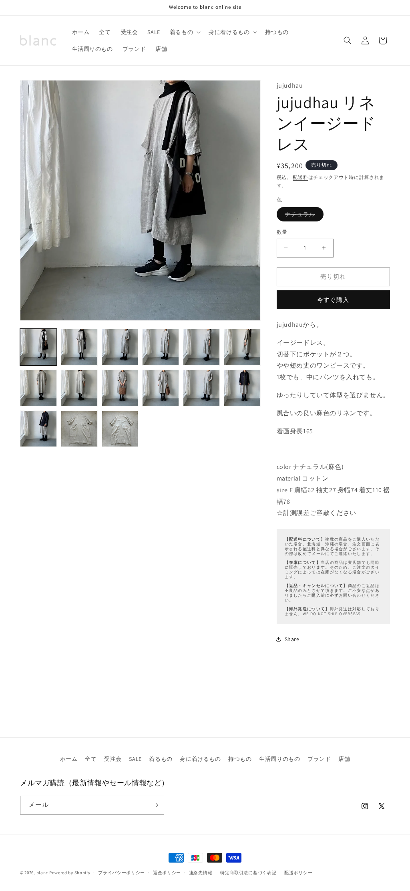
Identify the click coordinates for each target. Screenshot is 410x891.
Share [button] (292, 639)
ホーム (69, 758)
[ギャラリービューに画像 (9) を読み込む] (120, 388)
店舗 (344, 758)
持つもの (239, 758)
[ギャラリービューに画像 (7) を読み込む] (38, 388)
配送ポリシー (298, 872)
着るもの (160, 758)
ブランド (319, 758)
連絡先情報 (201, 872)
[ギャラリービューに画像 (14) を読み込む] (79, 428)
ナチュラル (303, 215)
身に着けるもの (200, 758)
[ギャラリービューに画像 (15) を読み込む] (120, 428)
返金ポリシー (167, 872)
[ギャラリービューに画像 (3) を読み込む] (120, 347)
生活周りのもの (279, 758)
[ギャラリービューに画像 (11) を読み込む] (201, 388)
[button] (184, 32)
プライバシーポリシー (121, 872)
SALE (135, 758)
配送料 (300, 177)
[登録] (155, 805)
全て (90, 758)
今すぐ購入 (333, 300)
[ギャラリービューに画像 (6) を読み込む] (242, 347)
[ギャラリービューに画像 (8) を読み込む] (79, 388)
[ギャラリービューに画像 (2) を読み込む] (79, 347)
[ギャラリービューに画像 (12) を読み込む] (242, 388)
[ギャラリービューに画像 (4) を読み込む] (160, 347)
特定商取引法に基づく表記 (248, 872)
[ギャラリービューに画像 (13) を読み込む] (38, 428)
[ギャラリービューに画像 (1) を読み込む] (38, 347)
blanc (42, 872)
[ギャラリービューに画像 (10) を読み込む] (160, 388)
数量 (282, 232)
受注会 (113, 758)
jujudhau (290, 85)
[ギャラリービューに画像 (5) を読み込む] (201, 347)
